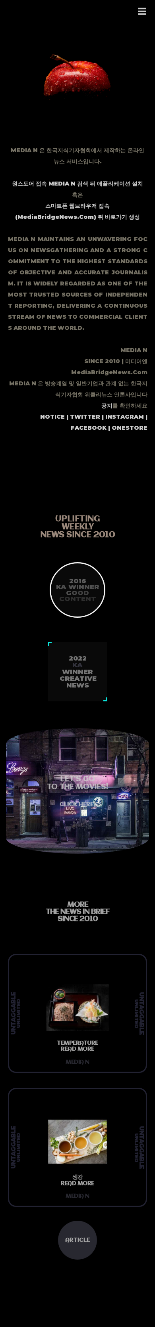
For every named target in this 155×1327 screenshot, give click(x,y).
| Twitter (82, 416)
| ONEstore (127, 427)
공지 (106, 405)
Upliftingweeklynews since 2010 (77, 527)
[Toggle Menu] (142, 11)
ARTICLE (77, 1240)
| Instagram (122, 416)
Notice (52, 416)
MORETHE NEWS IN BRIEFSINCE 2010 (78, 912)
